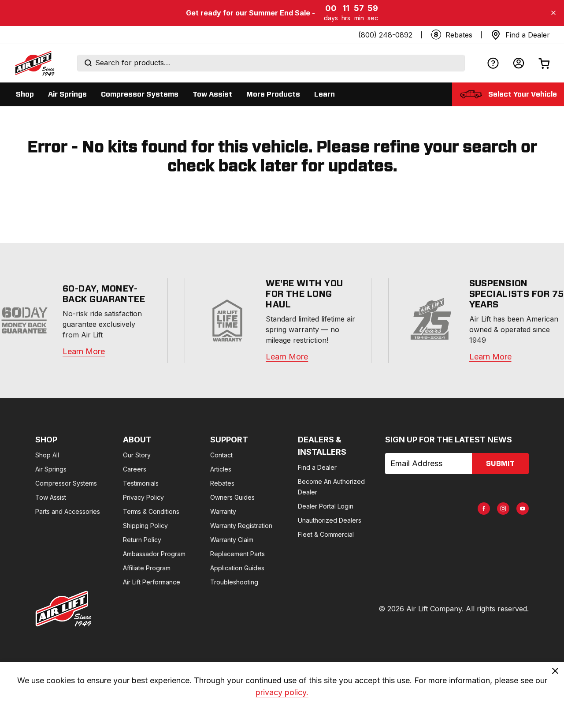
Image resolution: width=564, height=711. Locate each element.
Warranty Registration (241, 525)
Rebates (222, 483)
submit (500, 463)
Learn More (84, 351)
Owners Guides (232, 497)
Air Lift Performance (151, 582)
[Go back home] (34, 63)
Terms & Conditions (151, 511)
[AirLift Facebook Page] (484, 508)
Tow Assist (50, 497)
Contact (221, 455)
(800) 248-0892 (385, 34)
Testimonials (141, 483)
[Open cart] (544, 63)
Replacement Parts (237, 554)
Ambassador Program (154, 554)
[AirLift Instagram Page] (503, 508)
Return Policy (142, 539)
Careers (134, 469)
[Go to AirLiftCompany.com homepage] (63, 609)
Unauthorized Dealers (329, 520)
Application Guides (237, 568)
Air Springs (51, 469)
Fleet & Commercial (326, 534)
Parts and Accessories (67, 511)
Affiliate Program (147, 568)
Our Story (137, 455)
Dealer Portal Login (325, 506)
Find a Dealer (317, 467)
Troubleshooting (234, 582)
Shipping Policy (145, 525)
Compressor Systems (66, 483)
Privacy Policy (143, 497)
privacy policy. (282, 692)
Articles (220, 469)
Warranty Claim (231, 539)
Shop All (47, 455)
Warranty (223, 511)
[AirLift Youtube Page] (522, 508)
